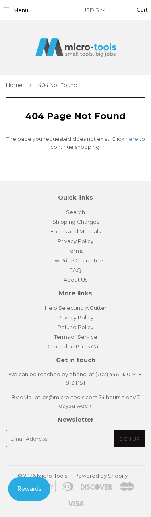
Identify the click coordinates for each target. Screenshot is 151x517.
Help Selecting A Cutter (76, 308)
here (132, 139)
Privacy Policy (75, 241)
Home (14, 85)
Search (75, 212)
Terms (75, 250)
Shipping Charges (75, 221)
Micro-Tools (52, 475)
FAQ (75, 270)
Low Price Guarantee (75, 260)
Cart (141, 9)
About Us (75, 279)
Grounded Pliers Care (76, 346)
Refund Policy (75, 327)
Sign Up (130, 439)
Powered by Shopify (101, 475)
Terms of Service (75, 337)
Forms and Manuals (75, 231)
